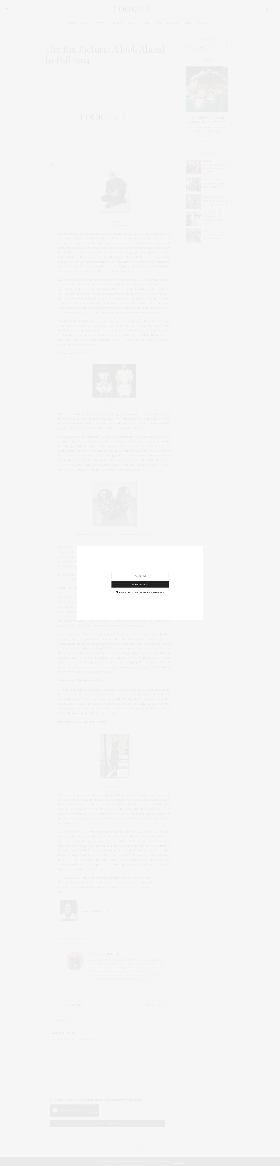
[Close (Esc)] (138, 584)
